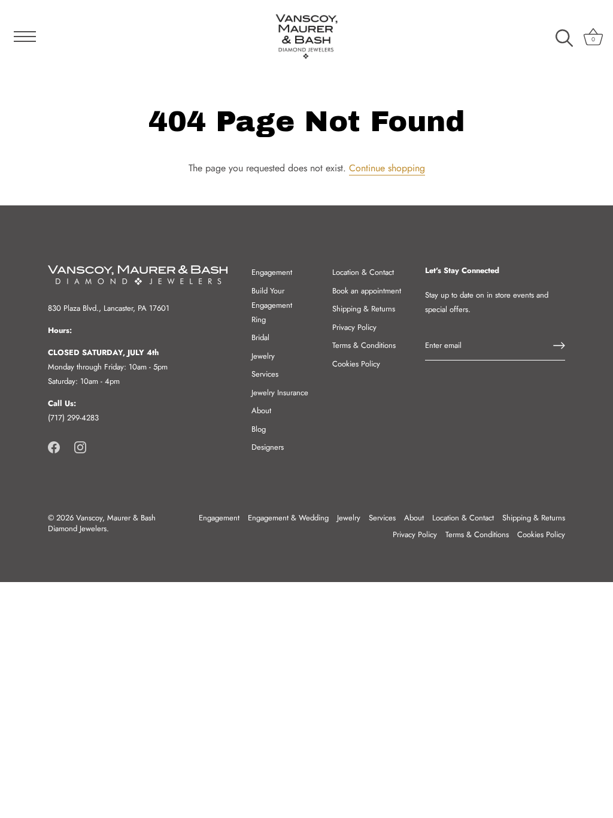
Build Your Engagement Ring (271, 305)
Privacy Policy (354, 327)
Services (264, 374)
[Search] (564, 38)
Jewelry (263, 356)
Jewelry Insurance (279, 392)
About (261, 410)
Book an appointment (366, 290)
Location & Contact (363, 272)
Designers (267, 447)
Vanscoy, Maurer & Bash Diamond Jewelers (102, 523)
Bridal (260, 337)
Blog (258, 429)
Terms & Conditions (364, 345)
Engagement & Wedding (288, 517)
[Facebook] (54, 446)
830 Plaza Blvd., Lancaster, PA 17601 (108, 308)
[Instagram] (80, 446)
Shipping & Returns (363, 308)
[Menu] (21, 36)
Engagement (271, 272)
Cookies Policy (356, 363)
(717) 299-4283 (73, 417)
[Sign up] (559, 346)
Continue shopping (387, 168)
